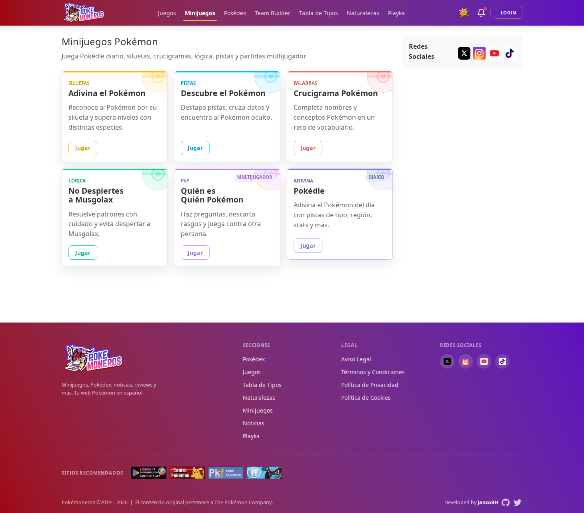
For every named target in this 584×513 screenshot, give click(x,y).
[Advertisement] (462, 196)
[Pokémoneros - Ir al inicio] (84, 12)
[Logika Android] (148, 473)
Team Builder (272, 13)
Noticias (253, 423)
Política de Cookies (366, 397)
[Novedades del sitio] (481, 13)
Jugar (82, 148)
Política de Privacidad (369, 385)
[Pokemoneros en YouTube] (484, 361)
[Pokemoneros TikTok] (509, 53)
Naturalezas (363, 13)
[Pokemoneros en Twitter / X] (447, 361)
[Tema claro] (463, 13)
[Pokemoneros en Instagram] (465, 361)
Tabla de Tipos (318, 13)
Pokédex (235, 13)
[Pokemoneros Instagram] (479, 53)
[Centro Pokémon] (187, 473)
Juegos (167, 13)
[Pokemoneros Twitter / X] (464, 53)
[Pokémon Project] (264, 473)
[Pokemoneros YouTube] (494, 53)
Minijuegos (200, 13)
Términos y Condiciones (373, 372)
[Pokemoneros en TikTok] (502, 361)
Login (508, 13)
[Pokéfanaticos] (225, 473)
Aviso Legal (356, 359)
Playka (396, 13)
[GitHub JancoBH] (505, 502)
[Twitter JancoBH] (517, 502)
